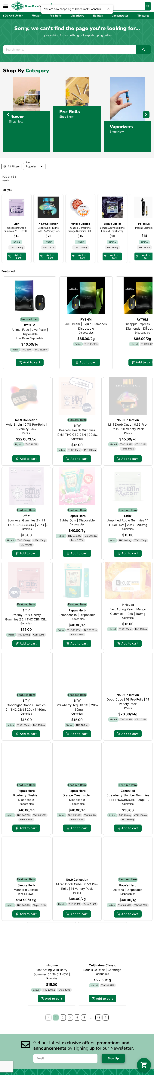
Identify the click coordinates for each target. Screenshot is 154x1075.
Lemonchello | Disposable (77, 615)
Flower (16, 116)
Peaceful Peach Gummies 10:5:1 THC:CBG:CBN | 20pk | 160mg (77, 434)
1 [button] (55, 1017)
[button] (5, 6)
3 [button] (70, 1017)
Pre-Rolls (69, 112)
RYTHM (29, 325)
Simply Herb (26, 885)
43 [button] (98, 1017)
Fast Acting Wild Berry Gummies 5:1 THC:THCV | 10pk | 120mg (51, 974)
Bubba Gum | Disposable (77, 520)
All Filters (14, 166)
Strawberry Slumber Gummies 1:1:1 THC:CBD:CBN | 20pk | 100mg (128, 800)
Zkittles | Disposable (127, 890)
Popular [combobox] (31, 166)
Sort (28, 162)
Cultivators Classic (102, 965)
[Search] (148, 6)
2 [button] (62, 1017)
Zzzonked (128, 791)
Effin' (77, 425)
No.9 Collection (26, 420)
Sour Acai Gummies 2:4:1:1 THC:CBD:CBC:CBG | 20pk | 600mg (26, 525)
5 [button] (84, 1017)
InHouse (128, 605)
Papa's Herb (77, 516)
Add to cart (31, 362)
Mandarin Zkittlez (26, 890)
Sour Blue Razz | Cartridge (102, 970)
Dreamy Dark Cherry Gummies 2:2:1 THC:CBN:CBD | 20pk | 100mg (26, 619)
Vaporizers (121, 127)
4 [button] (77, 1017)
